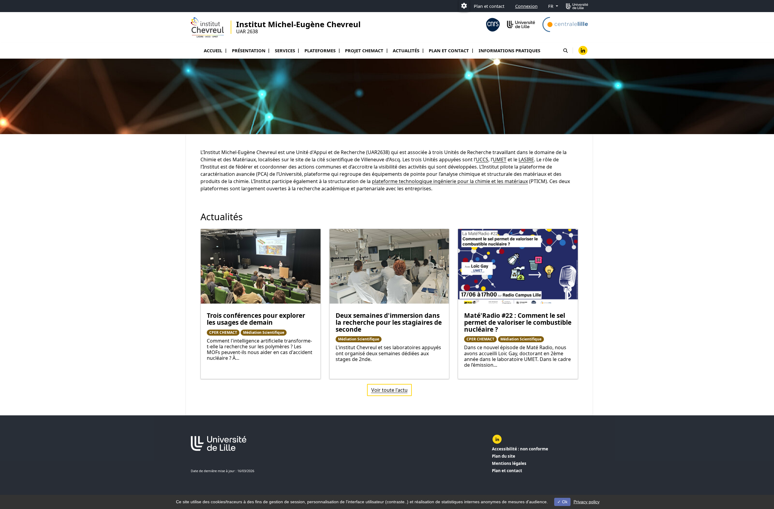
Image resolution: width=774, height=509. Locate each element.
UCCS (482, 159)
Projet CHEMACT (364, 50)
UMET (499, 159)
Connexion (526, 6)
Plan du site (503, 456)
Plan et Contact (449, 50)
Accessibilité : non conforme (520, 449)
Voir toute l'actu (389, 390)
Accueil (213, 50)
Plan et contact (489, 6)
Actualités (406, 50)
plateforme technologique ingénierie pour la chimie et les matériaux (450, 181)
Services (285, 50)
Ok (564, 501)
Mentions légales (509, 463)
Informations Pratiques (509, 50)
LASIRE (526, 159)
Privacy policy (587, 501)
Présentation (248, 50)
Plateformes (320, 50)
